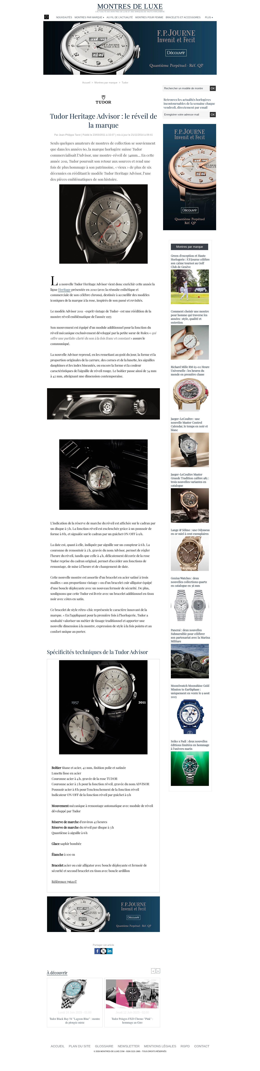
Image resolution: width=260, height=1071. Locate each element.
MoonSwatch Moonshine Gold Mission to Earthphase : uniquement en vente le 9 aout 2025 (190, 691)
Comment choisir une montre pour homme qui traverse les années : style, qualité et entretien (190, 316)
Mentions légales (160, 1046)
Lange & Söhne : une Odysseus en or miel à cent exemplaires (190, 532)
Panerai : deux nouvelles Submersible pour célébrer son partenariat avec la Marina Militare (190, 635)
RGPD (186, 1046)
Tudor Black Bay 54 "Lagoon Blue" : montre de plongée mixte (75, 1020)
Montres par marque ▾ (89, 17)
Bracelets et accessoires (183, 17)
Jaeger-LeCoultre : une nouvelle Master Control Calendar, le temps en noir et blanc (189, 424)
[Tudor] (103, 98)
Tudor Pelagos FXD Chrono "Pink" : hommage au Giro (132, 1020)
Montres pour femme (149, 17)
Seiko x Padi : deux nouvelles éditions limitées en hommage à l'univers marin (190, 744)
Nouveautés (64, 17)
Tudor (125, 82)
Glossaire (104, 1046)
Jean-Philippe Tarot (69, 134)
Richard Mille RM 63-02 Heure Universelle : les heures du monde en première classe (190, 370)
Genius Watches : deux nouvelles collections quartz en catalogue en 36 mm (189, 581)
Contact (201, 1046)
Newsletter (129, 1046)
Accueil (86, 82)
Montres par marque (105, 82)
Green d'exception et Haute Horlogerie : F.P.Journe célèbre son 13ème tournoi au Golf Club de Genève (190, 261)
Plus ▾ (209, 17)
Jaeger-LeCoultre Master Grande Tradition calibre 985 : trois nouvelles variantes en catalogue (190, 479)
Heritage (64, 289)
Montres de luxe (130, 6)
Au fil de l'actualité (120, 17)
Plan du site (80, 1046)
